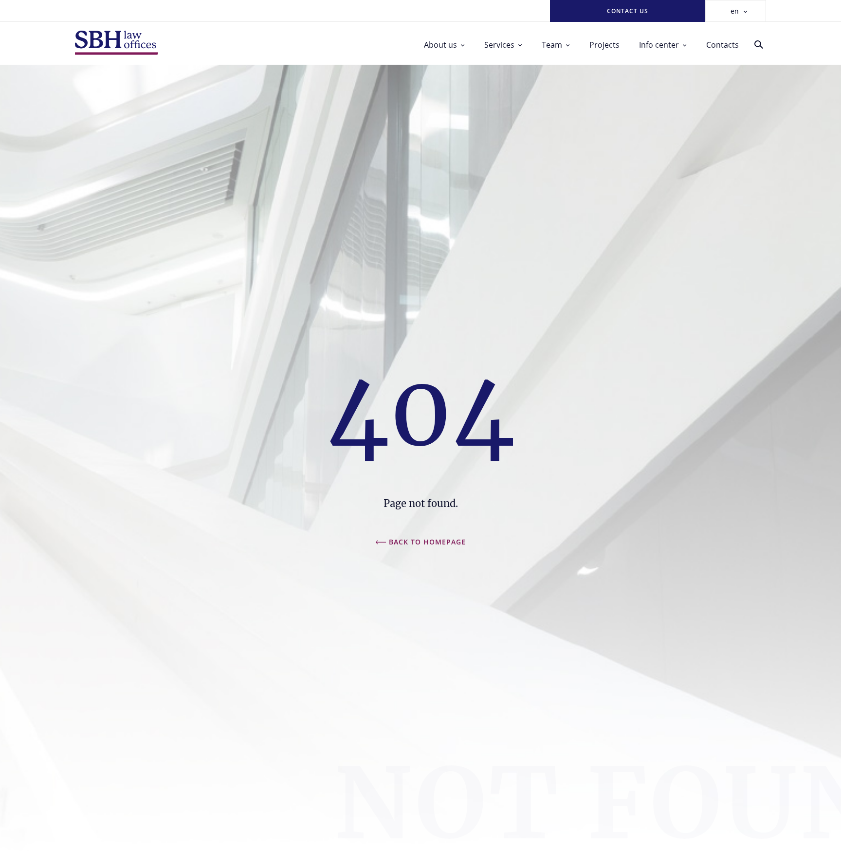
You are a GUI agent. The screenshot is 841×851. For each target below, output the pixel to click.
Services (499, 44)
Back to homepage (427, 541)
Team (552, 44)
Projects (604, 44)
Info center (659, 44)
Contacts (722, 44)
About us (440, 44)
